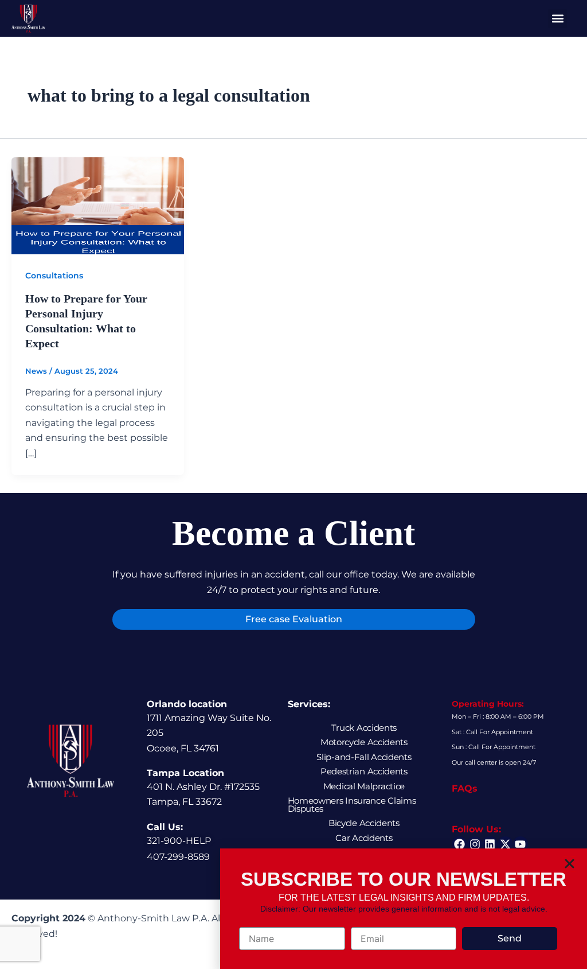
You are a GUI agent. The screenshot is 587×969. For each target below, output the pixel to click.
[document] (293, 484)
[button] (569, 863)
